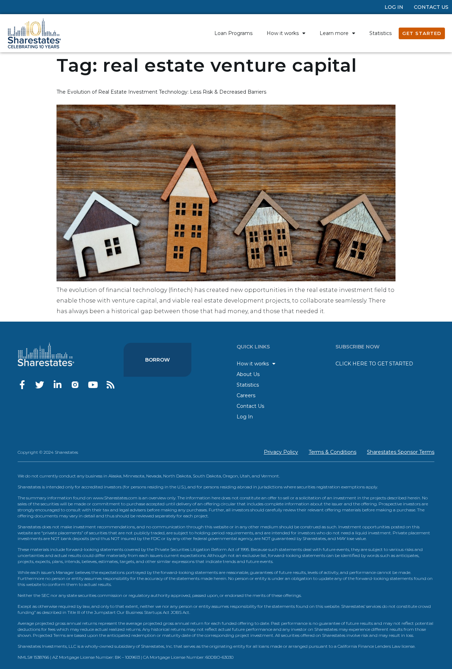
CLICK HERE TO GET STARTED (374, 363)
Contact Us (431, 7)
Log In (394, 7)
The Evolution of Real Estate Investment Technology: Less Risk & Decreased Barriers (161, 92)
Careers (246, 395)
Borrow (157, 359)
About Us (248, 374)
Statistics (380, 33)
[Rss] (110, 384)
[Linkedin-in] (57, 384)
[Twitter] (39, 384)
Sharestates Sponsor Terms (400, 452)
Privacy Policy (281, 452)
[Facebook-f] (22, 384)
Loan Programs (233, 33)
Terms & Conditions (332, 452)
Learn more (334, 33)
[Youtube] (92, 384)
